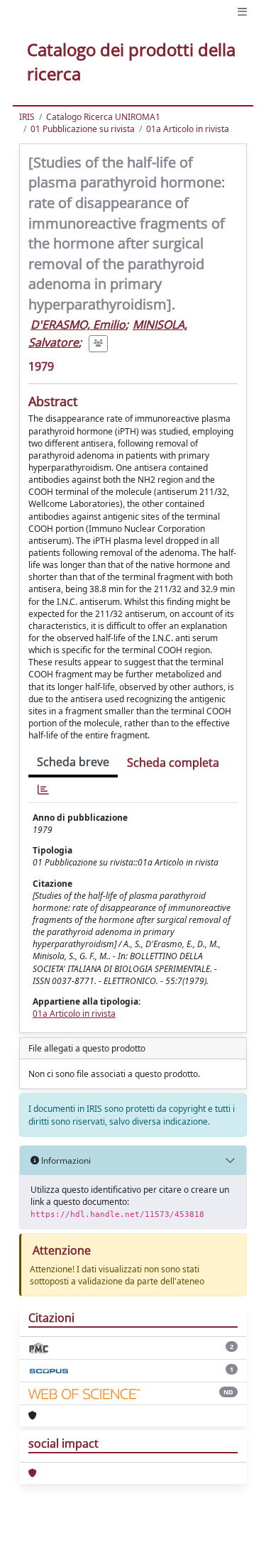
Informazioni (65, 1160)
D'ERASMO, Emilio (78, 324)
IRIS (27, 117)
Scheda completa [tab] (173, 762)
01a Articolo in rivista (187, 129)
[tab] (43, 790)
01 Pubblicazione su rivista (83, 129)
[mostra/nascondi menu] (242, 11)
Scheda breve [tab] (73, 762)
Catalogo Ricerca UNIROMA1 (103, 117)
